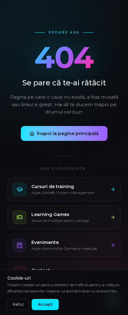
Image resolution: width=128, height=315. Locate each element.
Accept (45, 304)
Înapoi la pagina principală (68, 133)
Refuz (18, 304)
